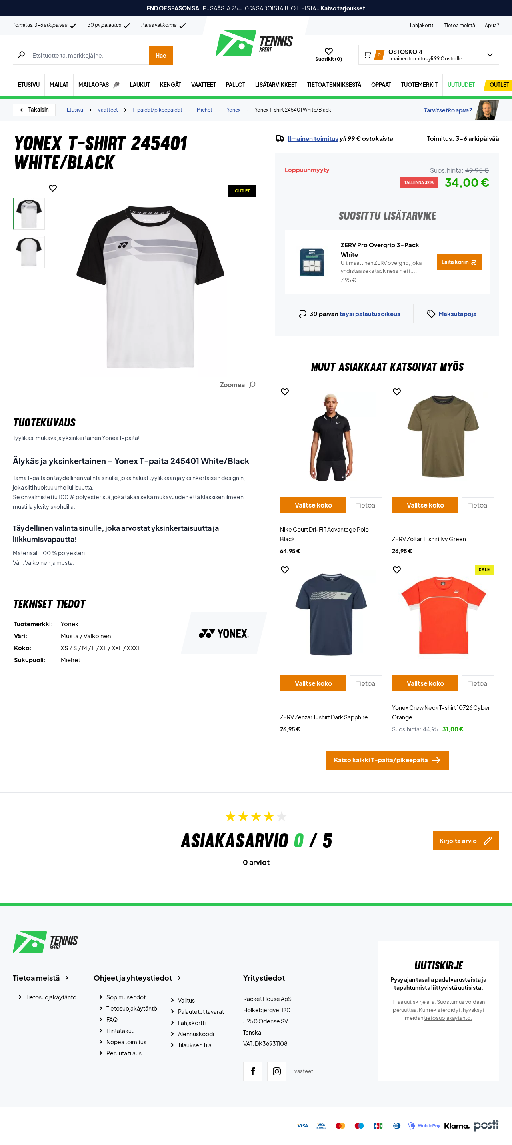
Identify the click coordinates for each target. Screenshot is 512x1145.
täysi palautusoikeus (370, 313)
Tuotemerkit (419, 85)
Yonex (233, 110)
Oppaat (381, 85)
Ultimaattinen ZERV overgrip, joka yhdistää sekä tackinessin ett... (381, 267)
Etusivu (29, 85)
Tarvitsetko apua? (448, 110)
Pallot (235, 85)
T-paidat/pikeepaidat (157, 110)
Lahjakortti (422, 25)
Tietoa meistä (459, 25)
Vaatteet (203, 85)
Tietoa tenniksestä (334, 85)
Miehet (204, 110)
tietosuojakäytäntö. (448, 1018)
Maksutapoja (457, 313)
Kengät (170, 85)
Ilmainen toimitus (313, 138)
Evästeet (302, 1071)
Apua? (492, 25)
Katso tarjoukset (342, 8)
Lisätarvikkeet (276, 85)
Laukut (140, 85)
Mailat (59, 85)
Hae (161, 55)
